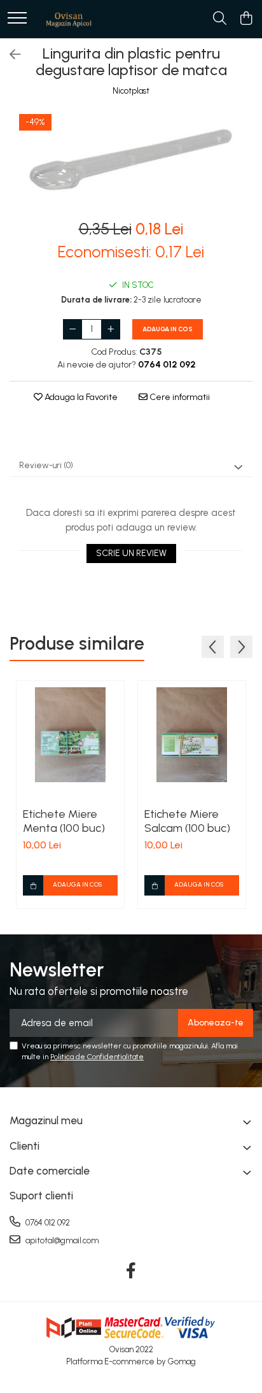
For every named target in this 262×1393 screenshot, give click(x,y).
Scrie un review (131, 553)
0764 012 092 (47, 1222)
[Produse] (17, 18)
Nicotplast (131, 91)
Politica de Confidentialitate (97, 1056)
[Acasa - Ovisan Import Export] (68, 19)
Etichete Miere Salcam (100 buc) (187, 821)
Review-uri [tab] (46, 465)
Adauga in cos (167, 329)
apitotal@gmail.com (61, 1240)
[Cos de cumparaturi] (245, 19)
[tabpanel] (131, 159)
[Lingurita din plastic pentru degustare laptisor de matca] (131, 159)
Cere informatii (179, 397)
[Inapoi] (9, 54)
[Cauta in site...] (219, 19)
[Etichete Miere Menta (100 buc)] (70, 734)
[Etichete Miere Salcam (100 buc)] (191, 734)
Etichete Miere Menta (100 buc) (64, 821)
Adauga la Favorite (80, 397)
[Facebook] (131, 1271)
